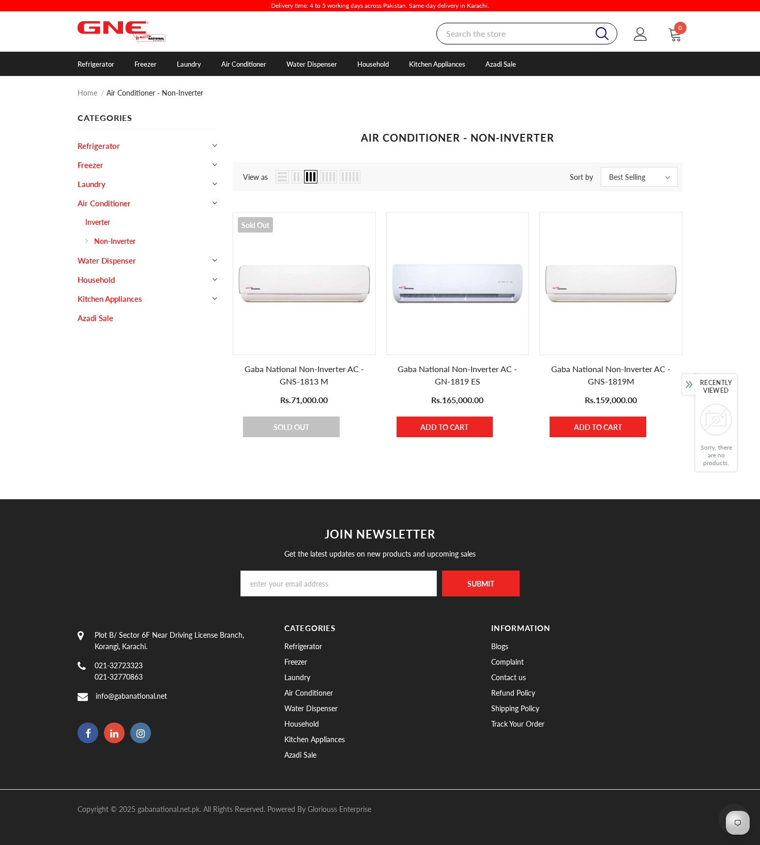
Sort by (581, 177)
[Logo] (135, 31)
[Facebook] (88, 733)
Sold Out (291, 427)
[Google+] (114, 733)
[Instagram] (140, 733)
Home (87, 92)
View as (255, 177)
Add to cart (444, 427)
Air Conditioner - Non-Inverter (155, 92)
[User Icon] (640, 33)
